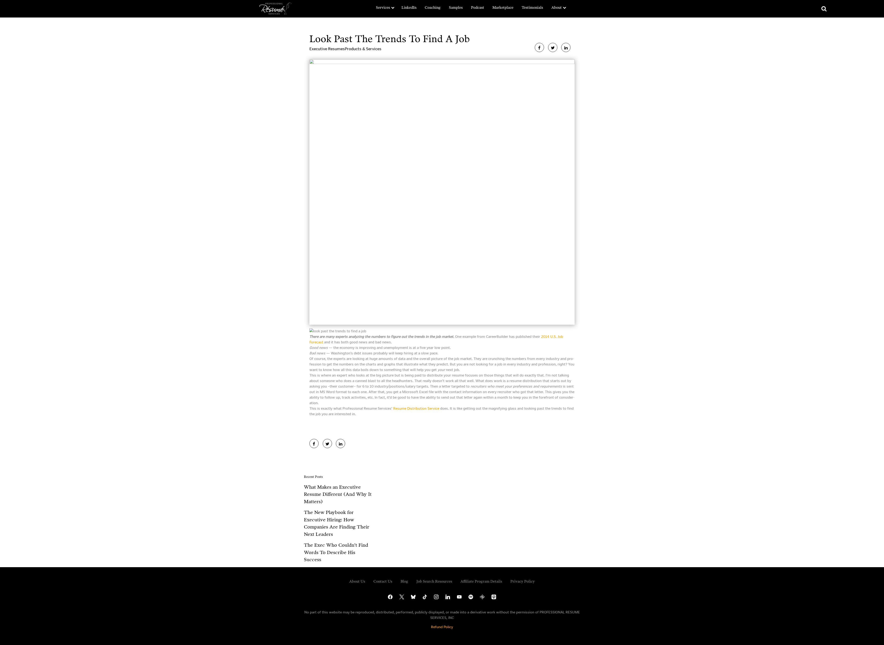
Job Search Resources (434, 581)
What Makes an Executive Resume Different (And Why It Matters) (338, 494)
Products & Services (363, 48)
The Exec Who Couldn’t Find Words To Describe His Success (336, 552)
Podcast (477, 7)
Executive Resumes (327, 48)
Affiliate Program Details (481, 581)
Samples (456, 7)
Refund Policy (442, 627)
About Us (357, 581)
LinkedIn (408, 7)
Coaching (433, 7)
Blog (404, 581)
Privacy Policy (522, 581)
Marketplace (502, 7)
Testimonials (532, 7)
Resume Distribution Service (416, 408)
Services (383, 7)
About (556, 7)
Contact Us (382, 581)
